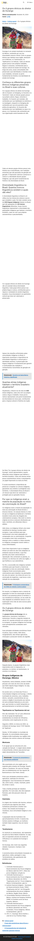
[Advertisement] (17, 133)
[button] (23, 2)
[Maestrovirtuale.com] (5, 2)
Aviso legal (21, 936)
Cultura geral (12, 21)
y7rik (8, 16)
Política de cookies (17, 938)
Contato (27, 936)
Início (4, 21)
